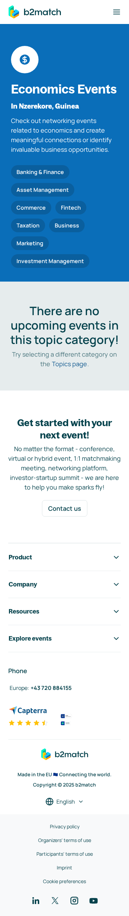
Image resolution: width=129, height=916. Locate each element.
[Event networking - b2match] (34, 12)
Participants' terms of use (64, 854)
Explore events (30, 638)
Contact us (64, 508)
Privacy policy (64, 826)
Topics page (69, 364)
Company (23, 584)
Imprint (64, 867)
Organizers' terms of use (64, 840)
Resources (24, 611)
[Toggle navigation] (116, 12)
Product (20, 557)
